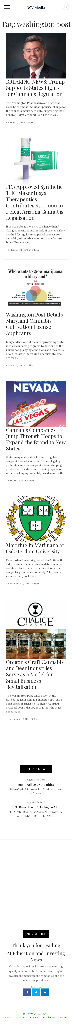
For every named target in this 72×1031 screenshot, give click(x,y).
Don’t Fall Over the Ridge (36, 785)
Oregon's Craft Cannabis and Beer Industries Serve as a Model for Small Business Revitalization (35, 674)
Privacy (34, 1017)
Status (63, 1017)
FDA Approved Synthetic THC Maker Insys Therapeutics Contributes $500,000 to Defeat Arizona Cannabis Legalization (34, 202)
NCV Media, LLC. (37, 1014)
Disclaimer (49, 1017)
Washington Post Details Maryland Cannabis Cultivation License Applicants (34, 324)
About (8, 1017)
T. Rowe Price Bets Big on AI (36, 807)
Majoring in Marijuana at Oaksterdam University (35, 548)
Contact (20, 1017)
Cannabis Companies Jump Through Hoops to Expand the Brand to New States (35, 439)
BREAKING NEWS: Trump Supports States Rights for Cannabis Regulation (35, 87)
